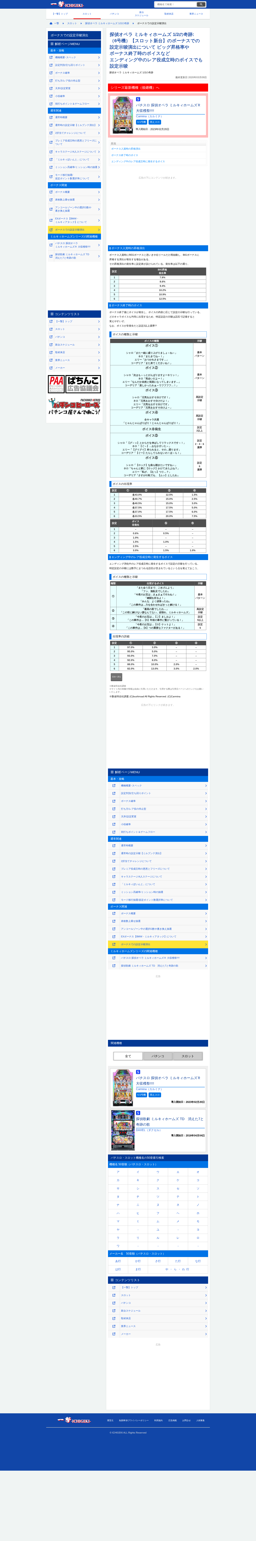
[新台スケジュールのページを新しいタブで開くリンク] (114, 1311)
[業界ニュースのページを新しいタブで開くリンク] (114, 1326)
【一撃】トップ (60, 14)
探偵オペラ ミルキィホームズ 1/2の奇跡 (107, 23)
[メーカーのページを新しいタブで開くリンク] (114, 1334)
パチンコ (114, 14)
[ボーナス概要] (114, 913)
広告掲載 (172, 1420)
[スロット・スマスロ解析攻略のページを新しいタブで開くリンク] (114, 1295)
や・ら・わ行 (178, 1269)
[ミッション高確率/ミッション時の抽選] (114, 892)
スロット (87, 14)
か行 (138, 1261)
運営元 (110, 1420)
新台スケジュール (141, 14)
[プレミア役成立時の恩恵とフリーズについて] (114, 869)
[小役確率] (114, 824)
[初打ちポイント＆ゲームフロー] (114, 832)
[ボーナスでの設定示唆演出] (114, 944)
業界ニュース (196, 14)
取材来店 (168, 14)
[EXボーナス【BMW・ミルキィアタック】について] (114, 937)
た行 (178, 1261)
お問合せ (186, 1420)
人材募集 (200, 1420)
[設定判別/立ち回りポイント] (114, 793)
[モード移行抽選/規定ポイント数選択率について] (114, 900)
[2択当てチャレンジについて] (114, 861)
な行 (198, 1261)
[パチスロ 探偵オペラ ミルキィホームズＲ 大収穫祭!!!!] (114, 958)
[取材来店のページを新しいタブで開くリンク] (114, 1319)
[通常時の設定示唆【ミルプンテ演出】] (114, 854)
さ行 (158, 1261)
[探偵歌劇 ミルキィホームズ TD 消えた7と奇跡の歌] (114, 966)
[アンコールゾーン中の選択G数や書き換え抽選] (114, 929)
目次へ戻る (116, 677)
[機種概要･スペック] (114, 786)
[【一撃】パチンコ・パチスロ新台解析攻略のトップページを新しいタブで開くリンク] (114, 1288)
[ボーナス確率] (114, 801)
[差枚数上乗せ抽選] (114, 921)
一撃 (56, 23)
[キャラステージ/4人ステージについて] (114, 877)
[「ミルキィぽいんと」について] (114, 884)
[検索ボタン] (201, 4)
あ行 (118, 1261)
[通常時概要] (114, 846)
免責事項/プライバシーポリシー (134, 1420)
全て (128, 1056)
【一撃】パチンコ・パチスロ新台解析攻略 (67, 4)
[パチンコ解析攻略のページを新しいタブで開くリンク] (114, 1303)
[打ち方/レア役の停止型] (114, 809)
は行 (118, 1269)
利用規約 (158, 1420)
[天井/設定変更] (114, 817)
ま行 (138, 1269)
